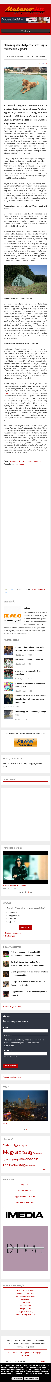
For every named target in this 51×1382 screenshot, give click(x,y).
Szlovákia (12, 918)
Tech (8, 1344)
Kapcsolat (30, 1347)
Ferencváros (37, 1153)
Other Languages (38, 1344)
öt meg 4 (8, 1050)
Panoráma (25, 1344)
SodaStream (30, 1165)
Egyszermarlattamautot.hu (25, 1196)
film (19, 1145)
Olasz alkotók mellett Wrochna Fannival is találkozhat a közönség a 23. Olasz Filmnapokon (30, 699)
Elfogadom (17, 1378)
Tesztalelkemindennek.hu (25, 1202)
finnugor (16, 1159)
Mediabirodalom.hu (25, 1190)
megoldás (37, 461)
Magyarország (15, 461)
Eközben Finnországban (25, 1290)
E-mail (6, 1027)
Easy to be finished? (10, 885)
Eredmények (10, 936)
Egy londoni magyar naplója (25, 1293)
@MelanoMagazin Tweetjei (13, 1006)
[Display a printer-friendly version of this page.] (39, 63)
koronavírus (29, 1159)
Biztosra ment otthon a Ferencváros (29, 659)
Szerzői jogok (36, 1352)
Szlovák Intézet (25, 1305)
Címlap (9, 1341)
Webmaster (40, 1361)
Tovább (45, 1169)
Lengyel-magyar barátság (25, 1296)
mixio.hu (7, 393)
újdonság (8, 1159)
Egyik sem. (12, 921)
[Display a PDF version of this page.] (46, 63)
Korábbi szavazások (13, 933)
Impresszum (12, 1352)
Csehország (13, 912)
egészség (26, 1145)
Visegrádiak (27, 1341)
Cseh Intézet (25, 1302)
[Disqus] (25, 495)
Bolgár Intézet (25, 1308)
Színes (15, 1344)
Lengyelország (14, 915)
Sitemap (20, 1347)
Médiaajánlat (24, 1352)
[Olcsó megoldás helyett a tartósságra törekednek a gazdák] (25, 98)
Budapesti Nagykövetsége (25, 1314)
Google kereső (9, 779)
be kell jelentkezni (38, 589)
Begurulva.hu (25, 1184)
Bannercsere (25, 1355)
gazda (24, 461)
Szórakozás (39, 1341)
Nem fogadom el (31, 1378)
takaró (30, 461)
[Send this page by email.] (43, 63)
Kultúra (18, 1341)
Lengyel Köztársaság (25, 1311)
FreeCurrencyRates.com (12, 1077)
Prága (5, 1127)
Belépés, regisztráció (13, 758)
